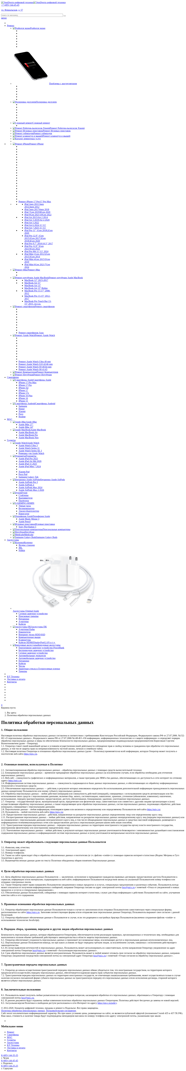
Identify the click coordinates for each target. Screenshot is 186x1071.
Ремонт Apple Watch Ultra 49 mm (35, 361)
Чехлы (22, 666)
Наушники (24, 619)
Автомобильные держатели (32, 655)
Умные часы (25, 506)
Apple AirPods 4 (26, 485)
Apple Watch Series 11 (29, 448)
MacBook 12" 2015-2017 (36, 280)
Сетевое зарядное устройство (33, 613)
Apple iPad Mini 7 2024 (30, 466)
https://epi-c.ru (30, 754)
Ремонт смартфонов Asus (31, 332)
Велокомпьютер (26, 508)
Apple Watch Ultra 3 (28, 445)
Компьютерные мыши (30, 637)
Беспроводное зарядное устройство (36, 650)
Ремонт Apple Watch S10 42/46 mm (36, 364)
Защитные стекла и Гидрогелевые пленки (39, 668)
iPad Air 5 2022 (31, 222)
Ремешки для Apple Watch (31, 453)
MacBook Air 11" (32, 283)
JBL (21, 547)
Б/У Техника (13, 676)
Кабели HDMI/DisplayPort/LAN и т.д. (37, 642)
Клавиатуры (25, 640)
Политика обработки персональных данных (23, 1010)
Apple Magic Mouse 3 (29, 519)
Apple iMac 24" (26, 427)
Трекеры (23, 671)
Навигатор (24, 513)
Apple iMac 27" (26, 424)
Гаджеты (11, 440)
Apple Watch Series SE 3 (30, 450)
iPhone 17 (23, 390)
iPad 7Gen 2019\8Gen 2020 (37, 212)
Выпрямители (26, 498)
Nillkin (22, 550)
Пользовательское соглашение (61, 1010)
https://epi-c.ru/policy (107, 1003)
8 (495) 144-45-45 (9, 1060)
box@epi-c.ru (128, 887)
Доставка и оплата (16, 679)
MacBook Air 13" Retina (36, 288)
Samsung (23, 406)
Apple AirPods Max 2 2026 (31, 490)
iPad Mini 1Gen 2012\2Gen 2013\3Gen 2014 (37, 255)
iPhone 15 (23, 401)
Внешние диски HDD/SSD (32, 634)
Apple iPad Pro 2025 (28, 458)
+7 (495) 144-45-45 (10, 5)
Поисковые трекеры (29, 616)
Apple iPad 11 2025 (28, 464)
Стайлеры (23, 495)
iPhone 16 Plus (25, 395)
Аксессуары (13, 540)
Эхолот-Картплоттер (29, 511)
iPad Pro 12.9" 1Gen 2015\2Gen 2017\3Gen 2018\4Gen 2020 (35, 238)
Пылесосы (24, 500)
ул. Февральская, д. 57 (12, 10)
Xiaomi (22, 411)
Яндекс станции (27, 545)
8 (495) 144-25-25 (9, 1066)
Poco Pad (23, 474)
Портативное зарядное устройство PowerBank (41, 647)
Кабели (22, 624)
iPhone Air (23, 388)
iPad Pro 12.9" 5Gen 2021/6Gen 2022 (34, 247)
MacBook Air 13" (32, 285)
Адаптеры (24, 621)
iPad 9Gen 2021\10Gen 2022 (37, 214)
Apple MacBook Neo (29, 437)
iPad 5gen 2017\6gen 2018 (36, 209)
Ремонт (10, 25)
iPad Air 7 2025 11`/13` (35, 228)
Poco (21, 414)
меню (4, 18)
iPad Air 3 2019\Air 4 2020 (37, 220)
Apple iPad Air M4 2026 (30, 461)
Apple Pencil (25, 521)
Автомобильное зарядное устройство (37, 658)
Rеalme (22, 416)
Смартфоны (13, 377)
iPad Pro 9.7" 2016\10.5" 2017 (38, 243)
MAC (9, 419)
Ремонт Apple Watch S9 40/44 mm (35, 367)
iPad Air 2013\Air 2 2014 (36, 217)
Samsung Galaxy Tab (28, 477)
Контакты (12, 682)
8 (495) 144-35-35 (9, 1055)
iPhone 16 (23, 398)
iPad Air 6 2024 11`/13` (35, 225)
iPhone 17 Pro (25, 385)
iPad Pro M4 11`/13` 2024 (36, 251)
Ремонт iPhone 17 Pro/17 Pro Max (35, 201)
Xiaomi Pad (24, 471)
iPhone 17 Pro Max (27, 382)
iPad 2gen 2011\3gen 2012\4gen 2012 (34, 205)
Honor (22, 409)
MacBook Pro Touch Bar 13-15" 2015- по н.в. (37, 302)
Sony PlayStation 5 (27, 527)
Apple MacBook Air (28, 432)
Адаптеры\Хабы (27, 629)
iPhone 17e (24, 393)
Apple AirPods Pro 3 (28, 482)
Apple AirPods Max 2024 (30, 487)
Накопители (25, 632)
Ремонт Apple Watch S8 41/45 (33, 369)
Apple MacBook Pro (28, 435)
